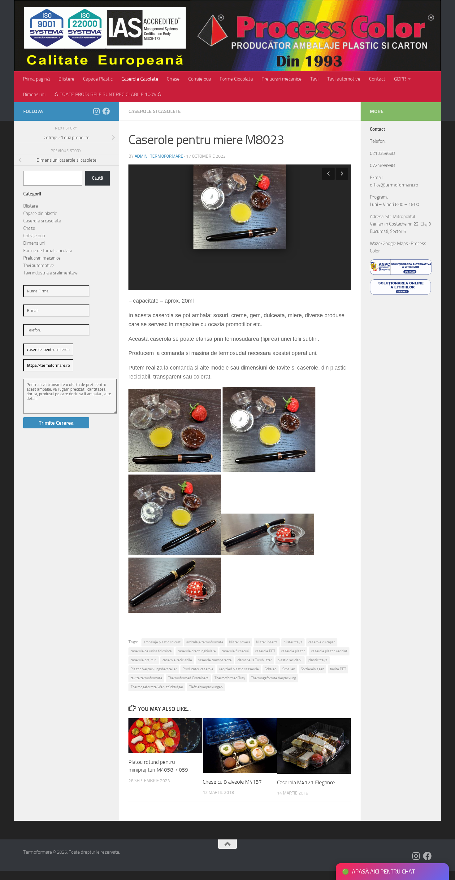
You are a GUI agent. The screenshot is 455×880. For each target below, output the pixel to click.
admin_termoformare (159, 156)
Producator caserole (198, 669)
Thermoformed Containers (188, 678)
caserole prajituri (144, 660)
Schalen (270, 669)
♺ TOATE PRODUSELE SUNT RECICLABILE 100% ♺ (108, 94)
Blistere (66, 79)
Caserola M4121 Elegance (306, 782)
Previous (328, 174)
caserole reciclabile (177, 660)
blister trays (293, 642)
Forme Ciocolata (236, 79)
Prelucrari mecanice (281, 79)
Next (342, 174)
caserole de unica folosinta (151, 651)
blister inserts (267, 642)
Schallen (288, 669)
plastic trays (317, 660)
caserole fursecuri (235, 651)
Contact (377, 79)
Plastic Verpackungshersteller (154, 669)
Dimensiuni (34, 94)
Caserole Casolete (139, 79)
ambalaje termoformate (204, 642)
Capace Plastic (98, 79)
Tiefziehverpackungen (206, 687)
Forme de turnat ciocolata (47, 250)
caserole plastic (293, 651)
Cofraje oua (199, 79)
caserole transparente (215, 660)
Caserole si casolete (154, 111)
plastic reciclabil (290, 660)
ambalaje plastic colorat (162, 642)
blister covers (239, 642)
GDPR (400, 79)
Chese (173, 79)
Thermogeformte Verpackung (273, 678)
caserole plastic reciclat (329, 651)
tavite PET (338, 669)
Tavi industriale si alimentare (50, 273)
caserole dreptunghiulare (197, 651)
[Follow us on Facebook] (106, 111)
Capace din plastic (40, 213)
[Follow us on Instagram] (96, 111)
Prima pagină (36, 79)
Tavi (314, 79)
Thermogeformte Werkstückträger (157, 687)
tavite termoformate (146, 678)
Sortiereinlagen (312, 669)
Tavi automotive (343, 79)
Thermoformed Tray (229, 678)
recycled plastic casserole (239, 669)
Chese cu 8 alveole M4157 (232, 782)
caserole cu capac (321, 642)
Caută (97, 178)
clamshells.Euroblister (254, 660)
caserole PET (265, 651)
